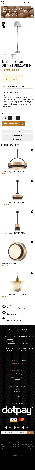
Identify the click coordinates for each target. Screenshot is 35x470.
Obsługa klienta (9, 337)
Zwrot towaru (9, 352)
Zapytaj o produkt (18, 135)
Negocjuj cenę (18, 139)
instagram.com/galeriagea (16, 308)
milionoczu (21, 457)
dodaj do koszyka (11, 123)
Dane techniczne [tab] (12, 86)
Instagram (18, 427)
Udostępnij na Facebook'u (18, 132)
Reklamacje (9, 350)
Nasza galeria (25, 329)
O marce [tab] (22, 86)
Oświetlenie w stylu (19, 13)
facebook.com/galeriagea (16, 314)
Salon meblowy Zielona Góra (26, 337)
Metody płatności (9, 339)
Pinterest (26, 427)
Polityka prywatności (9, 348)
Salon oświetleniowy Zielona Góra (25, 349)
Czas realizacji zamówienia (9, 343)
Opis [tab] (4, 86)
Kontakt (25, 343)
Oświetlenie (12, 13)
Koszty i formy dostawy (9, 341)
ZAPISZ (30, 432)
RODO (10, 355)
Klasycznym (27, 13)
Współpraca (26, 332)
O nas (9, 329)
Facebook (10, 427)
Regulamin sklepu (10, 346)
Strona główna (6, 13)
